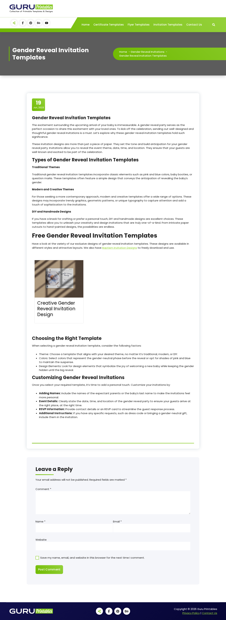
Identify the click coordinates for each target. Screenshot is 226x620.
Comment (43, 489)
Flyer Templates (139, 24)
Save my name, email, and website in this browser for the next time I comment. (92, 557)
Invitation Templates (167, 24)
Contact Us (194, 24)
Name (40, 521)
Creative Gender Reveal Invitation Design (56, 309)
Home (86, 24)
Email (117, 521)
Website (41, 540)
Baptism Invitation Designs (119, 248)
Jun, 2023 (38, 104)
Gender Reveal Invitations (147, 52)
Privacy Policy (191, 613)
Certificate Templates (108, 24)
